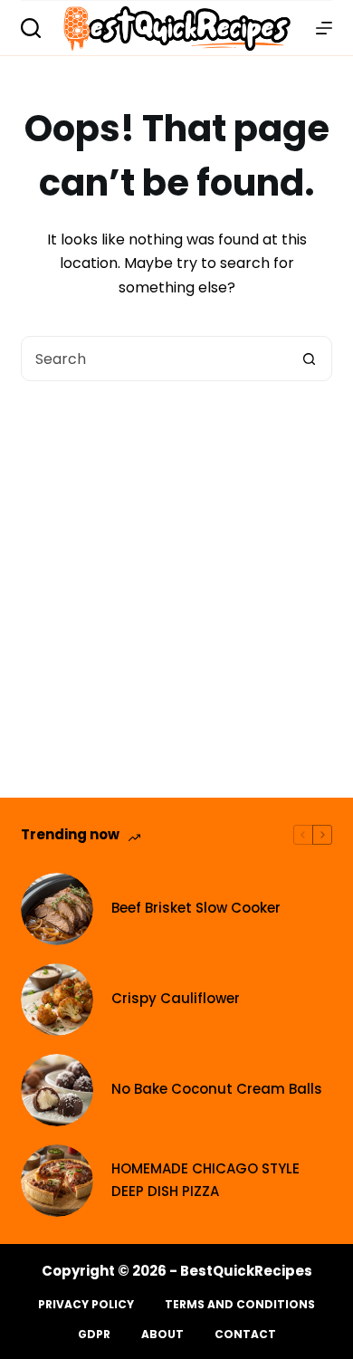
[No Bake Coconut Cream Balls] (57, 1090)
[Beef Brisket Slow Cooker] (57, 909)
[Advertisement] (176, 566)
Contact (245, 1334)
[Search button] (309, 358)
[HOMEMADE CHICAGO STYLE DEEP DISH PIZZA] (57, 1180)
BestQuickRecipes (246, 1270)
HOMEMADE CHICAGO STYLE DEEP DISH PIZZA (205, 1180)
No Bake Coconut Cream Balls (216, 1088)
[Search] (31, 28)
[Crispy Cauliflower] (57, 999)
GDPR (94, 1334)
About (162, 1334)
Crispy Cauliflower (175, 998)
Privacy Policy (86, 1304)
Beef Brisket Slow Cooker (196, 907)
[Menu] (324, 28)
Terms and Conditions (240, 1304)
